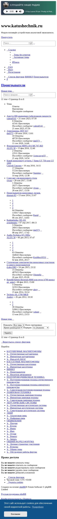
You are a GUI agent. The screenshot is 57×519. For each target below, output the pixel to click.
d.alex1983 (11, 267)
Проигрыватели (13, 85)
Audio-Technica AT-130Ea (18, 235)
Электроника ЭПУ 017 (17, 131)
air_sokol (11, 282)
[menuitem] (21, 55)
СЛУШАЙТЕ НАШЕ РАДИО (25, 5)
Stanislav (37, 173)
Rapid (35, 215)
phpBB (22, 487)
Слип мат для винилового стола (22, 178)
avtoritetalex (12, 222)
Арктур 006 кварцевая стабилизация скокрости (29, 116)
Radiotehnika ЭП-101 (16, 220)
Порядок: (28, 327)
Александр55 (39, 156)
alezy (35, 289)
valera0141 (11, 118)
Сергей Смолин (14, 165)
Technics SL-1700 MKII (17, 294)
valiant (36, 312)
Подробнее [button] (38, 507)
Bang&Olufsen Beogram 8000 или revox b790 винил (31, 280)
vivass (9, 180)
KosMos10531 (39, 257)
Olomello (37, 275)
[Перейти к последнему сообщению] (44, 126)
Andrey (10, 297)
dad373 (10, 133)
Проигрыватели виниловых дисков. (24, 193)
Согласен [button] (15, 514)
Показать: (8, 325)
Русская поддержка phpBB (13, 494)
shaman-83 (11, 195)
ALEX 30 (11, 148)
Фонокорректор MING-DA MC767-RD (25, 146)
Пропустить (6, 37)
